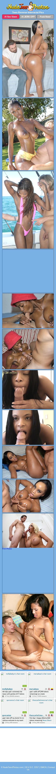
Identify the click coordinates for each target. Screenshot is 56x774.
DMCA (43, 767)
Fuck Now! (45, 16)
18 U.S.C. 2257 (32, 767)
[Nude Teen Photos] (28, 6)
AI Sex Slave (10, 16)
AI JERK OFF (28, 16)
